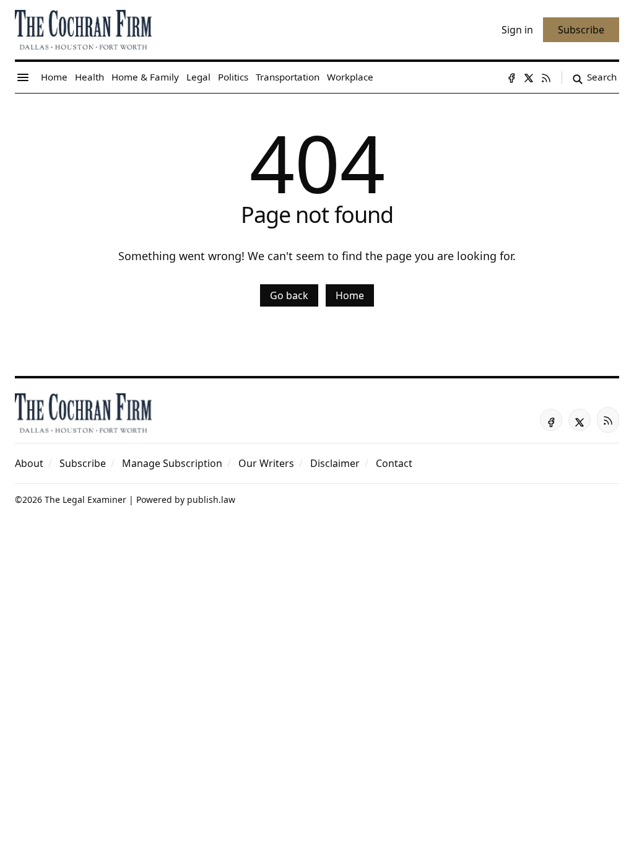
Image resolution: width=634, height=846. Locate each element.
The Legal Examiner (85, 499)
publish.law (211, 499)
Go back (289, 295)
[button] (82, 463)
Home (350, 295)
